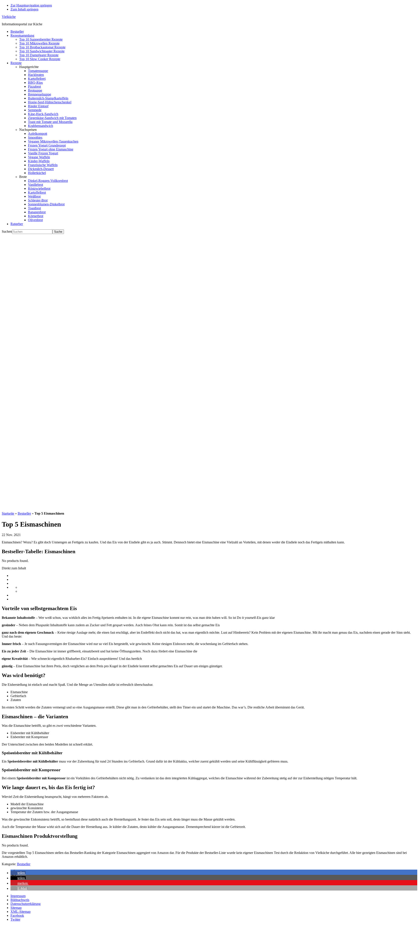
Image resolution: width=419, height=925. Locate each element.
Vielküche (9, 17)
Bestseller (24, 513)
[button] (18, 873)
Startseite (8, 513)
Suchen (7, 231)
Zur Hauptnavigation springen (31, 5)
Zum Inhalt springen (24, 9)
